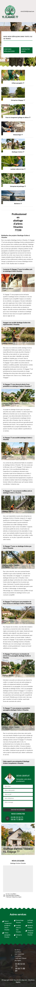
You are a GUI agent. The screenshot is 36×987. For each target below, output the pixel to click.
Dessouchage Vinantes (19, 921)
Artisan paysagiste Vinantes (7, 935)
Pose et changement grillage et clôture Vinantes (7, 926)
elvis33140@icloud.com (27, 11)
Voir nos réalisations (9, 50)
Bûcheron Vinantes (30, 926)
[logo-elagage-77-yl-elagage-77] (9, 11)
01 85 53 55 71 (17, 817)
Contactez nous (25, 50)
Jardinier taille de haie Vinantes (18, 929)
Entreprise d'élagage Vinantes (30, 933)
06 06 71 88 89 (17, 820)
